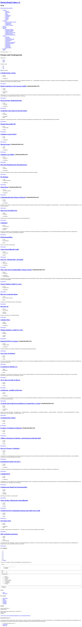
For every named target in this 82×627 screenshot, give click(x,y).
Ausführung (7, 582)
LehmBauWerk (5, 474)
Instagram (5, 602)
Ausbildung (7, 581)
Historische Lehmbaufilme (10, 34)
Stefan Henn (4, 187)
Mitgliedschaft (8, 15)
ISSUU (4, 599)
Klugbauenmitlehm (6, 237)
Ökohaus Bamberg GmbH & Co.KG (11, 330)
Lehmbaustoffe (8, 24)
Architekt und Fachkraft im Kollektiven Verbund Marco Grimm (20, 403)
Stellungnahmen (8, 47)
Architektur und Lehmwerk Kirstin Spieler (13, 110)
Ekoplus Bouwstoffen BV (8, 124)
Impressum (5, 625)
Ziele (6, 13)
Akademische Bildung (9, 30)
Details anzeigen (5, 70)
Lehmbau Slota (5, 320)
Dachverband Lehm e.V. (10, 2)
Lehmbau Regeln (8, 40)
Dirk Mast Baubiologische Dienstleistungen (13, 164)
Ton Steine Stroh (5, 521)
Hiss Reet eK (4, 306)
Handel (6, 578)
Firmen (4, 26)
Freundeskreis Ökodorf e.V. (9, 366)
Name (4, 60)
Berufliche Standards (9, 29)
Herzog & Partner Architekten (10, 448)
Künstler (6, 583)
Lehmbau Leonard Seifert (8, 134)
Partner (6, 19)
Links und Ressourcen (9, 43)
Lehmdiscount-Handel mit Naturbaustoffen (13, 487)
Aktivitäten (7, 16)
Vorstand (7, 18)
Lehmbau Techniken (9, 25)
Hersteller (7, 577)
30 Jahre (6, 14)
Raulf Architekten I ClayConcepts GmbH (13, 86)
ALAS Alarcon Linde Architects (10, 380)
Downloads (5, 593)
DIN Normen (7, 38)
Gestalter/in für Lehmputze (10, 32)
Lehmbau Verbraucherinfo (10, 42)
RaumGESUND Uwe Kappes (9, 341)
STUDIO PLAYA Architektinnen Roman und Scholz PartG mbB (20, 510)
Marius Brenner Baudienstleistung (11, 100)
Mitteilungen (7, 12)
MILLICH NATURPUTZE (8, 210)
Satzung (6, 17)
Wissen (4, 35)
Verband (4, 10)
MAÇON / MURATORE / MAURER (11, 259)
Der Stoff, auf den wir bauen (10, 21)
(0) (4, 615)
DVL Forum (5, 598)
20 (3, 66)
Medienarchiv (8, 45)
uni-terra (4, 600)
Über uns (7, 11)
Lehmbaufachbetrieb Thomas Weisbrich (12, 197)
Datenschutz (5, 624)
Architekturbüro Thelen (7, 418)
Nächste (4, 560)
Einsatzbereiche (8, 22)
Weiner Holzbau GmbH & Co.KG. (11, 284)
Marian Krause (5, 144)
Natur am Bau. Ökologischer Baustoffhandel (14, 500)
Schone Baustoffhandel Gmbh (9, 249)
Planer (6, 576)
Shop (4, 592)
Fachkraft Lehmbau (9, 31)
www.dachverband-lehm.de (25, 615)
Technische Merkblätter (9, 39)
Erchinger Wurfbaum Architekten (11, 428)
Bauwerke (5, 27)
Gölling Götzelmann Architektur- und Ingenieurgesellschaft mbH (20, 438)
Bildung (4, 28)
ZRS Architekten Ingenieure (9, 534)
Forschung (7, 36)
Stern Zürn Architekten (7, 353)
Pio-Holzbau (4, 177)
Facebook (5, 601)
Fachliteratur (7, 44)
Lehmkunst (3, 223)
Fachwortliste (7, 46)
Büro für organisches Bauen (9, 294)
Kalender (4, 48)
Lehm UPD (7, 41)
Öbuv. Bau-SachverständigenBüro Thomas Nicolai (16, 269)
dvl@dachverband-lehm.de (14, 615)
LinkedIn (4, 603)
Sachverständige (8, 580)
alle (3, 68)
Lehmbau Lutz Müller (7, 154)
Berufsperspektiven (9, 33)
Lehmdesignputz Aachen (8, 73)
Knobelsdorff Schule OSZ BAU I (10, 461)
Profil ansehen (3, 83)
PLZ (4, 59)
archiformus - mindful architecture (11, 390)
